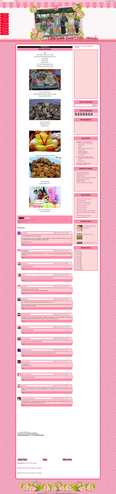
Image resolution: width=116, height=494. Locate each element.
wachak (24, 385)
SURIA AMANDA (82, 152)
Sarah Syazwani (26, 338)
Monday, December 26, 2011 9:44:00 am (61, 299)
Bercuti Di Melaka (81, 200)
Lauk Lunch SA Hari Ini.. (84, 153)
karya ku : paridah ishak (84, 163)
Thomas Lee (25, 263)
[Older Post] (67, 460)
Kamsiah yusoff (33, 220)
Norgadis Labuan (26, 350)
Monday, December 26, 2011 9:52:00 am (61, 314)
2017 (78, 260)
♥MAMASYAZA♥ (26, 314)
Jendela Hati (25, 327)
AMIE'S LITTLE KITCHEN (85, 142)
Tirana (23, 275)
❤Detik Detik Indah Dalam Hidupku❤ (26, 6)
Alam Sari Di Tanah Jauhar (85, 156)
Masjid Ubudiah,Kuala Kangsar (85, 182)
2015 (78, 264)
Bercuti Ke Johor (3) (82, 207)
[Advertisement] (29, 447)
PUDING (5, 26)
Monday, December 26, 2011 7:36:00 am (61, 232)
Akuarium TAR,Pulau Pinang (84, 198)
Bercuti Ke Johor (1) (82, 205)
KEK (5, 21)
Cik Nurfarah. (75, 493)
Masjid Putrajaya (81, 176)
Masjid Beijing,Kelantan (83, 172)
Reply (23, 244)
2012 (78, 269)
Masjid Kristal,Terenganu (83, 174)
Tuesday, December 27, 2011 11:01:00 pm (61, 385)
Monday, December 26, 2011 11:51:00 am (61, 327)
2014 (78, 265)
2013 (78, 267)
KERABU (5, 19)
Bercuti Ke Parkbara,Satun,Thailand (86, 210)
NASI (5, 16)
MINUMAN (5, 28)
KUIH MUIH (5, 24)
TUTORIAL (5, 31)
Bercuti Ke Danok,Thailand (83, 204)
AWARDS (5, 33)
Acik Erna (24, 286)
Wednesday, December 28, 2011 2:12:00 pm (60, 398)
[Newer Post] (22, 460)
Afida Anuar (25, 299)
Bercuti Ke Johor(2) (82, 209)
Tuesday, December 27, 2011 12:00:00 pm (61, 361)
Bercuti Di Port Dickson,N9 (84, 202)
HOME (5, 14)
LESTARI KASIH (82, 164)
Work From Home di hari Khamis (86, 148)
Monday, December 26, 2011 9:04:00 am (61, 286)
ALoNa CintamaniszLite (28, 398)
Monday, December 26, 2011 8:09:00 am (61, 263)
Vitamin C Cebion (88, 234)
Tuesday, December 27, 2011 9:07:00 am (61, 350)
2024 (78, 251)
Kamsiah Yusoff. (51, 493)
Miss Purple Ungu (27, 374)
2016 (78, 262)
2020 (78, 254)
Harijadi (25, 221)
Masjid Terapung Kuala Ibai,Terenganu (86, 177)
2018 (78, 258)
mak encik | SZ (26, 361)
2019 (78, 256)
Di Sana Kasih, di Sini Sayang (85, 143)
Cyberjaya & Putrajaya (82, 217)
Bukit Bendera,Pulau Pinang (84, 215)
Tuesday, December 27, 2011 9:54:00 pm (61, 374)
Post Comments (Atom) (30, 463)
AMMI (79, 147)
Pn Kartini (24, 233)
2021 (78, 253)
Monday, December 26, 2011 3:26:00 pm (61, 338)
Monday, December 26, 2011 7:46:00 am (61, 250)
